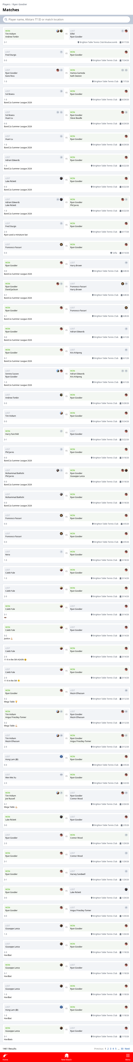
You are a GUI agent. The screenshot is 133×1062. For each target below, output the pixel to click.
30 (122, 1048)
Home (5, 1059)
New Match (66, 1059)
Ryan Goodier (19, 4)
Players (6, 4)
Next (127, 1048)
